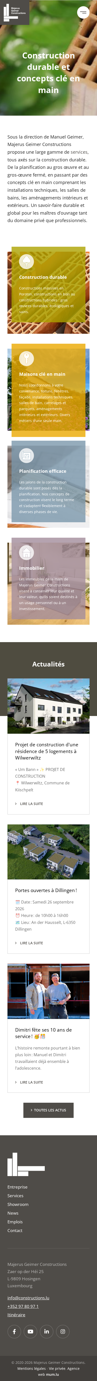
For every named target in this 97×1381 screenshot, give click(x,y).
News (12, 1213)
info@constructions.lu (28, 1298)
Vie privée (57, 1368)
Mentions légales (31, 1368)
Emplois (15, 1222)
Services (15, 1195)
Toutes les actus (50, 1110)
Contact (14, 1230)
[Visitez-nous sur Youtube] (30, 1331)
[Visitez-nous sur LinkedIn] (46, 1331)
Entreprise (17, 1187)
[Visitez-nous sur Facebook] (14, 1331)
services (79, 152)
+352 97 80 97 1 (23, 1306)
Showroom (18, 1204)
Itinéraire (16, 1315)
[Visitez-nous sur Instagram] (63, 1331)
